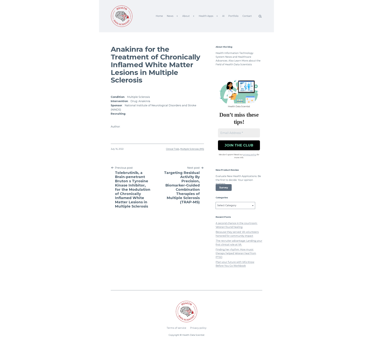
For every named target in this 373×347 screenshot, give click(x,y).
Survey (223, 187)
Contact (247, 16)
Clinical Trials (172, 149)
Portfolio (233, 16)
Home (159, 16)
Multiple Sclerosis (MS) (192, 149)
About (186, 16)
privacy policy (249, 154)
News (170, 16)
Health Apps (206, 16)
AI (223, 16)
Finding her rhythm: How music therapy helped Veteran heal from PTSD (236, 253)
